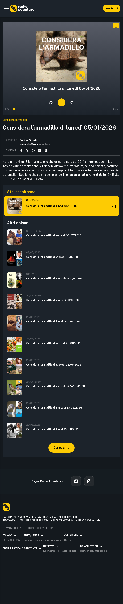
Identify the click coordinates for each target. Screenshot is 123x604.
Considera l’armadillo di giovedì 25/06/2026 (53, 364)
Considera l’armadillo (15, 119)
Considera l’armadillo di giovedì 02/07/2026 (53, 257)
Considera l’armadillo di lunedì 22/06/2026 (53, 429)
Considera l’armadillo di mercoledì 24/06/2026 (55, 386)
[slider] (14, 109)
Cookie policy (35, 528)
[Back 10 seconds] (51, 102)
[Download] (116, 25)
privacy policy (12, 528)
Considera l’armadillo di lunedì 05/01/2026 (52, 205)
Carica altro (61, 447)
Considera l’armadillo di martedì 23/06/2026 (54, 407)
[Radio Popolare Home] (22, 8)
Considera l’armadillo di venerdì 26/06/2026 (54, 343)
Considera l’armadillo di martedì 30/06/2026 (54, 300)
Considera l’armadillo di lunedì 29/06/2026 (53, 321)
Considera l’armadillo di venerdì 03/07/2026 (54, 235)
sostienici (112, 8)
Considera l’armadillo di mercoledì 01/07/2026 (55, 278)
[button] (6, 8)
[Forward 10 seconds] (72, 102)
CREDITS (54, 528)
